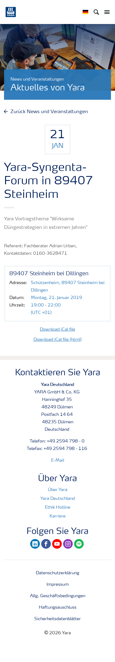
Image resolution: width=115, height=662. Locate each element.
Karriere (57, 516)
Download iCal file (57, 330)
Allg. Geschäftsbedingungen (57, 596)
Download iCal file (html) (57, 340)
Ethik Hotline (57, 507)
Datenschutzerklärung (57, 573)
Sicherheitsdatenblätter (57, 619)
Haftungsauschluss (57, 607)
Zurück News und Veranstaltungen (49, 111)
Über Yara (57, 490)
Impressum (58, 585)
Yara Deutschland (57, 499)
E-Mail (57, 460)
